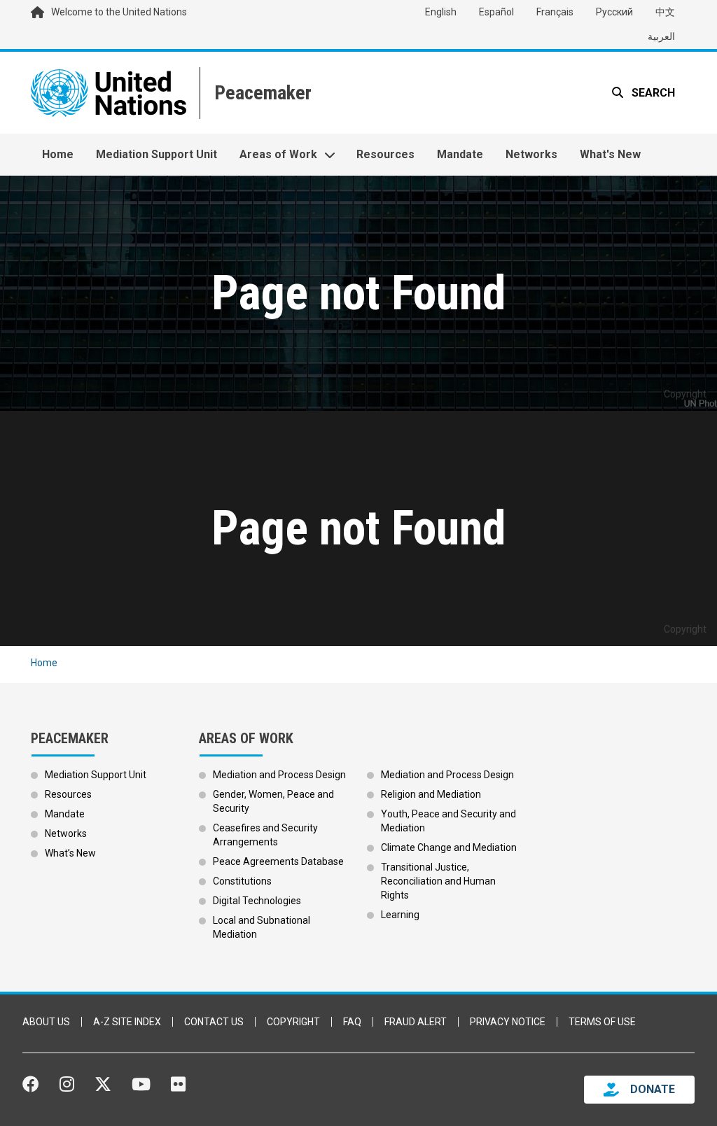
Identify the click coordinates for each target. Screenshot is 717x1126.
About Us (46, 1022)
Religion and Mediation (431, 794)
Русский (614, 11)
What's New (610, 154)
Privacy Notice (507, 1022)
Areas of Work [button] (278, 154)
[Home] (261, 92)
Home (58, 154)
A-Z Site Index (127, 1022)
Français (554, 11)
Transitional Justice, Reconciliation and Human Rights (438, 881)
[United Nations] (108, 92)
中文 (665, 11)
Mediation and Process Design (279, 774)
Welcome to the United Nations (119, 11)
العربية (661, 36)
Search (652, 92)
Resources (385, 154)
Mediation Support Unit (156, 154)
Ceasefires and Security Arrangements (265, 834)
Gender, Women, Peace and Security (273, 801)
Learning (400, 914)
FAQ (352, 1022)
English (441, 11)
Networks (531, 154)
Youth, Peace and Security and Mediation (448, 820)
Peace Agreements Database (278, 861)
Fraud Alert (415, 1022)
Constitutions (242, 881)
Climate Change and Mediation (449, 847)
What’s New (70, 853)
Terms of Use (602, 1022)
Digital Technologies (257, 900)
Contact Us (214, 1022)
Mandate (460, 154)
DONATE (652, 1089)
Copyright (293, 1022)
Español (496, 11)
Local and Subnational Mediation (261, 927)
